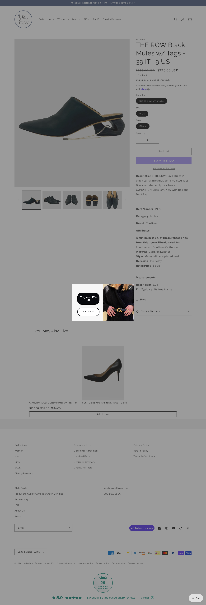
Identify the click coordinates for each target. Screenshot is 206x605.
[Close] (130, 287)
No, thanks (88, 311)
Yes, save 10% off (88, 299)
